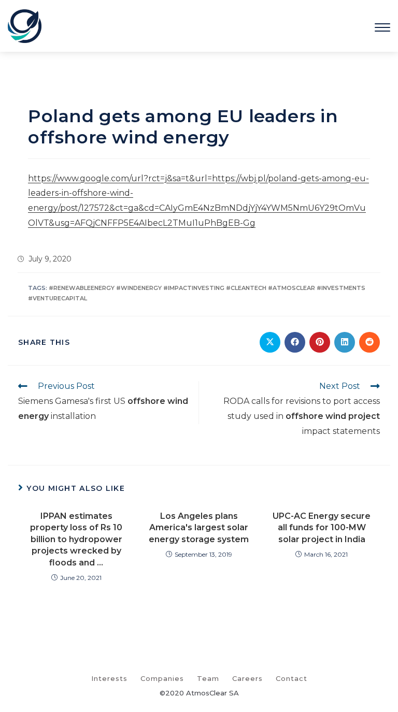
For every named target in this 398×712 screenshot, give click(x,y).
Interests (109, 678)
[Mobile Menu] (382, 25)
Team (208, 678)
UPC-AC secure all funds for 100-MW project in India (322, 527)
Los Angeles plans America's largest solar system (199, 527)
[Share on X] (270, 342)
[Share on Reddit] (369, 342)
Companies (162, 678)
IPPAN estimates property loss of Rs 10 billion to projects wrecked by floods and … (76, 539)
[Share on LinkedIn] (344, 342)
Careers (247, 678)
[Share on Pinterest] (319, 342)
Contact (291, 678)
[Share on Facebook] (295, 342)
